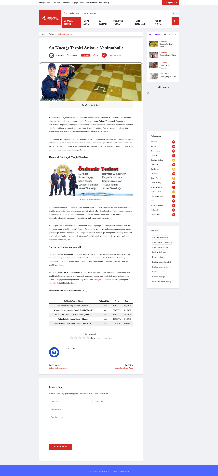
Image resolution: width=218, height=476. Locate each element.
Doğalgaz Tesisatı (78, 3)
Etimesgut (154, 164)
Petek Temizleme (91, 3)
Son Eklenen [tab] (172, 35)
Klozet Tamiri (156, 178)
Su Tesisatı (66, 3)
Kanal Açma (56, 3)
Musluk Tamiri (156, 192)
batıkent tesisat (157, 257)
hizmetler (52, 283)
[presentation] (173, 13)
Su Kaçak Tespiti (44, 3)
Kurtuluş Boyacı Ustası (167, 77)
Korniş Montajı (104, 3)
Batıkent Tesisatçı (158, 272)
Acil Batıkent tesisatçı (160, 237)
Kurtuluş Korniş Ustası (167, 55)
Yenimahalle (155, 214)
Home (43, 34)
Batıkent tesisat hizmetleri (161, 262)
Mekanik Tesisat (156, 187)
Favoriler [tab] (155, 35)
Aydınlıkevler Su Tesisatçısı (162, 242)
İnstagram (98, 279)
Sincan (153, 201)
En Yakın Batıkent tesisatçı (161, 282)
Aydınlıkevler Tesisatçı (160, 247)
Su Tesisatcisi (59, 55)
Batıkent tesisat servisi (160, 267)
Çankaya (163, 41)
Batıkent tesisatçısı (158, 277)
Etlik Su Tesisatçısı (89, 13)
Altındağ (154, 142)
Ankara (51, 34)
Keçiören (154, 174)
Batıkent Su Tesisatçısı (160, 252)
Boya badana (165, 74)
